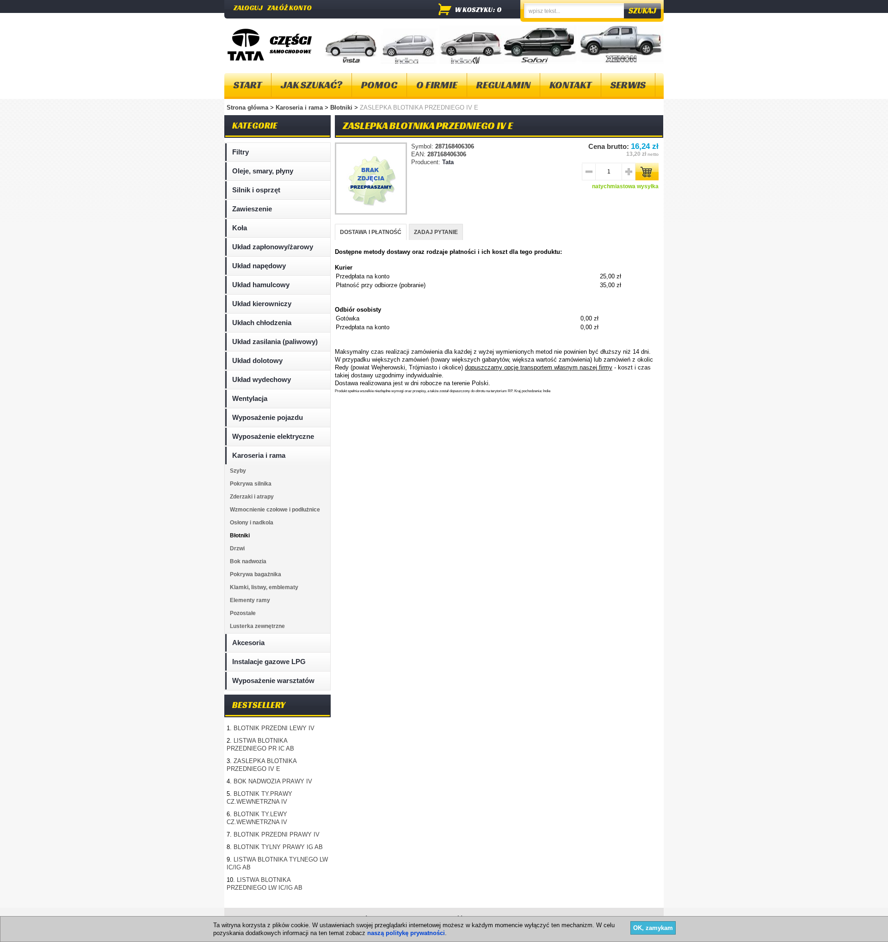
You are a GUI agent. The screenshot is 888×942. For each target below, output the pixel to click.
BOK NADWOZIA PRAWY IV (273, 781)
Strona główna (247, 107)
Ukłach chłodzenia (261, 322)
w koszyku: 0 (478, 9)
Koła (239, 228)
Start (248, 85)
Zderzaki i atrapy (252, 496)
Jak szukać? (311, 85)
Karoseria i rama (300, 107)
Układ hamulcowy (261, 285)
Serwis (628, 85)
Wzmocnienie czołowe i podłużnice (275, 509)
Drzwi (237, 548)
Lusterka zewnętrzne (257, 626)
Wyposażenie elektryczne (273, 436)
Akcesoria (248, 642)
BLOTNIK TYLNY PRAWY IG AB (278, 846)
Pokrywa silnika (250, 483)
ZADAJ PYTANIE (436, 232)
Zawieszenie (252, 209)
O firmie (436, 85)
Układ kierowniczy (261, 304)
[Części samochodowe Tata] (245, 44)
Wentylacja (249, 398)
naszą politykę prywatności (406, 933)
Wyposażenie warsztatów (273, 680)
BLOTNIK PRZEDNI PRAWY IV (277, 834)
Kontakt (570, 85)
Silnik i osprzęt (256, 190)
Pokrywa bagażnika (255, 574)
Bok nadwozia (248, 561)
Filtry (240, 152)
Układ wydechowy (261, 379)
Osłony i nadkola (251, 522)
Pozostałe (243, 613)
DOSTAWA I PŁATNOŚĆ (370, 232)
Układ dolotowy (257, 360)
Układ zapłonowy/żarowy (272, 247)
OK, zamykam (653, 927)
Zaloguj (248, 7)
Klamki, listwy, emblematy (264, 587)
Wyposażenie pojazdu (267, 417)
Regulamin (503, 85)
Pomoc (379, 85)
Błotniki (342, 107)
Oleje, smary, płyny (262, 171)
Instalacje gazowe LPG (269, 661)
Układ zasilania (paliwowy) (275, 341)
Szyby (238, 471)
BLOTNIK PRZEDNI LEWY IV (274, 728)
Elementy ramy (250, 600)
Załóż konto (289, 7)
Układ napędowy (259, 266)
